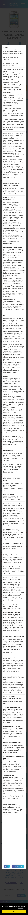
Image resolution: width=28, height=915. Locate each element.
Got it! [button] (14, 911)
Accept (7, 866)
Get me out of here (18, 866)
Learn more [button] (20, 908)
